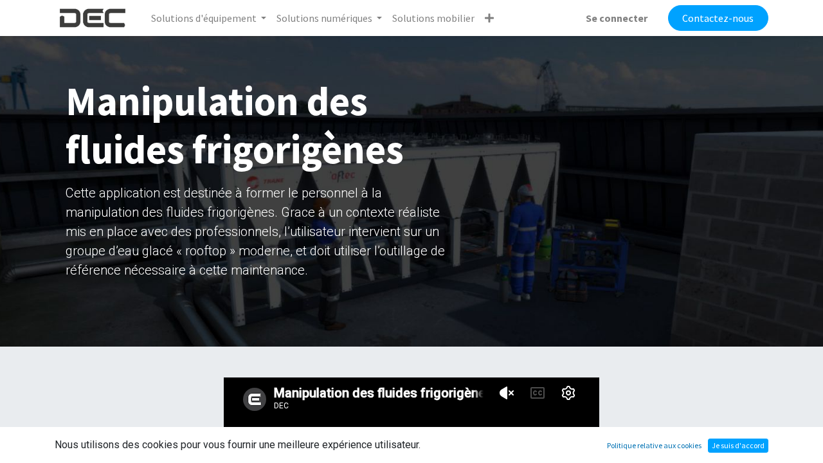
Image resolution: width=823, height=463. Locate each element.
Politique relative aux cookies (654, 445)
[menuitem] (433, 18)
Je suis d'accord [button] (738, 445)
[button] (489, 18)
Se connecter (616, 18)
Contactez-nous (718, 18)
